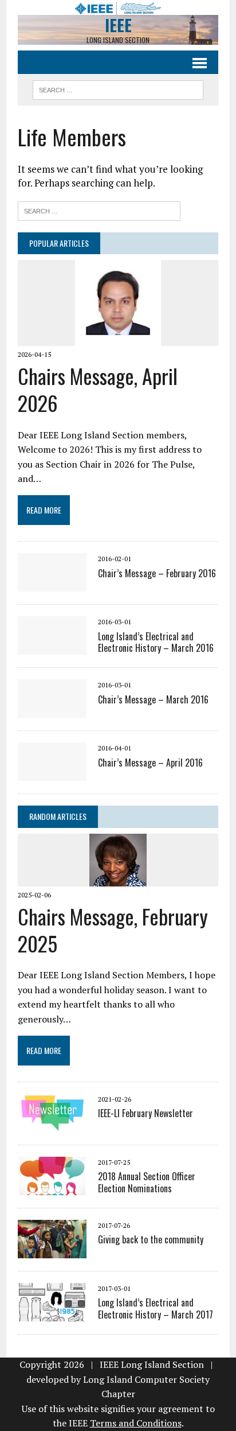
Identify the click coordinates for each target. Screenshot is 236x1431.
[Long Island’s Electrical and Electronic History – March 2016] (52, 647)
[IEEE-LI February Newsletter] (52, 1124)
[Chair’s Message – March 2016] (52, 710)
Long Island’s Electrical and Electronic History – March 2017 (155, 1308)
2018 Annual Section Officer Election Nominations (146, 1182)
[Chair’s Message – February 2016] (52, 584)
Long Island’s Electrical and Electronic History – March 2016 (156, 642)
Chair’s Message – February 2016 (157, 573)
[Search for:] (99, 209)
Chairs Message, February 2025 (113, 929)
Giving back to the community (150, 1239)
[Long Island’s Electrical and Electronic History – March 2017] (52, 1313)
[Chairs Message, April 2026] (118, 338)
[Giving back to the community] (52, 1250)
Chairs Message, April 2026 (98, 389)
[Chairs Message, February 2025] (118, 878)
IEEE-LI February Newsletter (145, 1113)
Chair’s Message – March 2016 (153, 699)
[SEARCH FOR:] (118, 88)
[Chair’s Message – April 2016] (52, 773)
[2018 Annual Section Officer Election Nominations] (52, 1187)
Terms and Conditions (136, 1423)
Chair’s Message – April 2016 (150, 762)
